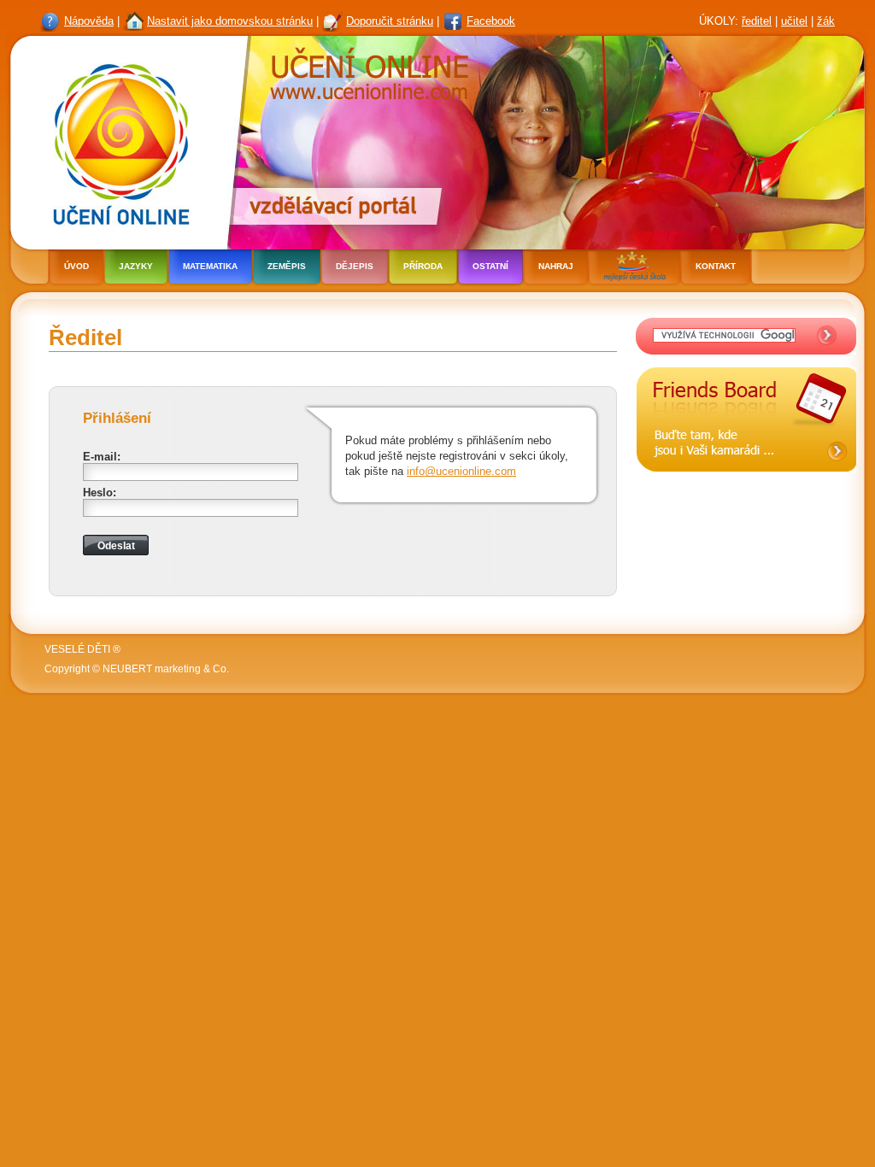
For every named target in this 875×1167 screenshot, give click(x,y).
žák (826, 21)
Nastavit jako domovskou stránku (230, 21)
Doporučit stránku (389, 21)
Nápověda (89, 21)
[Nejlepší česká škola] (634, 268)
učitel (794, 21)
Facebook (491, 21)
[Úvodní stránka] (116, 140)
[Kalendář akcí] (746, 485)
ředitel (757, 21)
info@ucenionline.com (461, 471)
